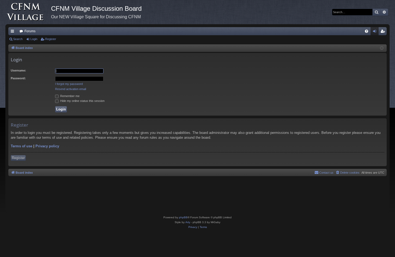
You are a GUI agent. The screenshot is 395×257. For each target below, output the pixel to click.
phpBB (183, 217)
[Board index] (28, 12)
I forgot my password (69, 83)
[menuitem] (366, 31)
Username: (18, 70)
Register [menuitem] (384, 32)
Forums (29, 31)
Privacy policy (47, 146)
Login (33, 39)
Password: (18, 78)
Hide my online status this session (82, 100)
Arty (187, 222)
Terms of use (21, 146)
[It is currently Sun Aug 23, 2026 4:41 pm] (381, 48)
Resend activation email (70, 89)
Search (18, 39)
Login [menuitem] (376, 32)
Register (50, 39)
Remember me (69, 96)
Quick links (13, 32)
